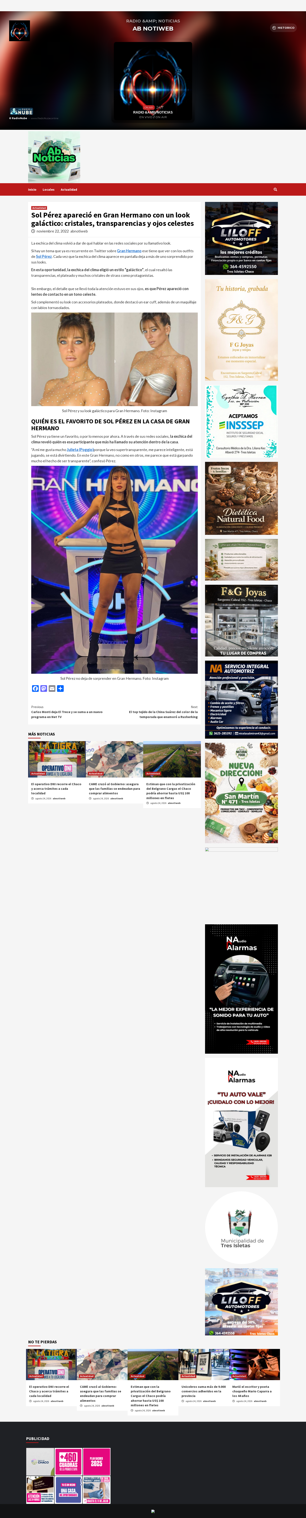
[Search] (275, 189)
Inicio (32, 189)
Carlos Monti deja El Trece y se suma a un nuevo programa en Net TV (67, 712)
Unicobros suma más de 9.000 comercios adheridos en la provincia (204, 1391)
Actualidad (69, 189)
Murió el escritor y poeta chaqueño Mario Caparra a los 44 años (252, 1391)
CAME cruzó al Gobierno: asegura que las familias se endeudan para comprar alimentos (114, 788)
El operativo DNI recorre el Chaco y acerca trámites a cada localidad (56, 788)
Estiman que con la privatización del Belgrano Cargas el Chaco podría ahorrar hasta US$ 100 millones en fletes (151, 1395)
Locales (49, 189)
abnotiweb (79, 231)
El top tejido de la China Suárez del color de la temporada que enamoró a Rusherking (163, 712)
